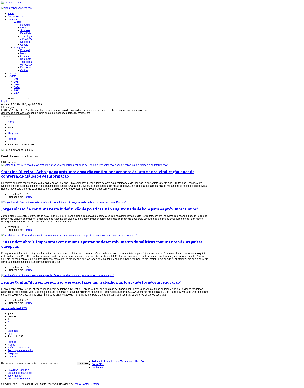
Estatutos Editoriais (18, 370)
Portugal (25, 24)
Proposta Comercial (19, 378)
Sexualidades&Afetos (20, 373)
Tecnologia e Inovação (26, 37)
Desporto (25, 42)
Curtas (17, 22)
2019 (17, 84)
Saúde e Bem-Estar (26, 32)
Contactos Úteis (16, 16)
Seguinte (13, 330)
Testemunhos (15, 375)
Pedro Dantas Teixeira (86, 384)
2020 (17, 87)
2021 (17, 90)
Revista (12, 76)
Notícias (12, 19)
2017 (17, 79)
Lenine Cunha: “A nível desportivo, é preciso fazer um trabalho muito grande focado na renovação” (91, 282)
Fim (10, 333)
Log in (4, 101)
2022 (17, 93)
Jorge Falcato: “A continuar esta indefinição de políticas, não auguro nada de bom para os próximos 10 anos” (99, 209)
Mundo (24, 27)
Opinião (12, 73)
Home (11, 121)
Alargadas (19, 47)
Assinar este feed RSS (14, 308)
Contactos (97, 367)
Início (11, 13)
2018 (17, 81)
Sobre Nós (98, 364)
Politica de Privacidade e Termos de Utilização (118, 361)
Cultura (24, 44)
